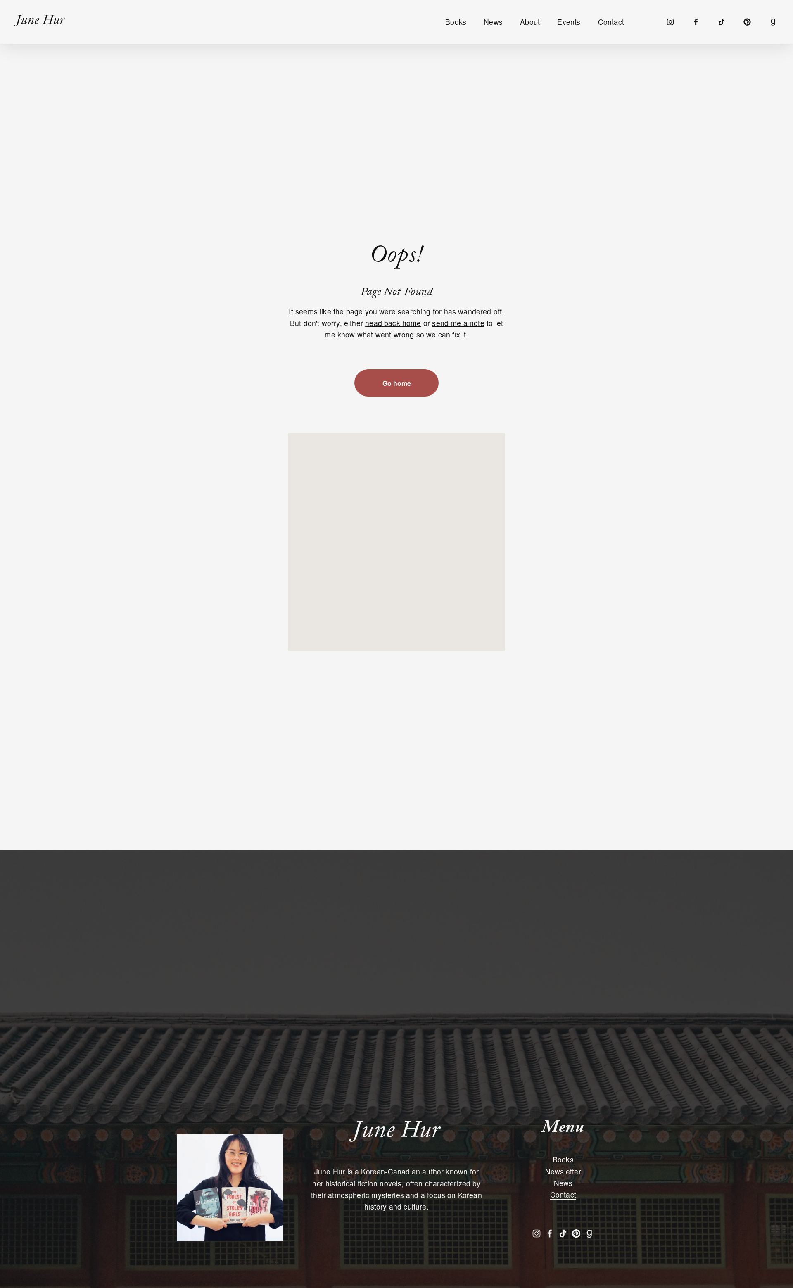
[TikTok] (721, 22)
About (530, 22)
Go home (396, 383)
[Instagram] (670, 22)
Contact (611, 22)
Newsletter (563, 1171)
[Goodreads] (773, 22)
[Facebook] (696, 22)
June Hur (40, 22)
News (493, 22)
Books (563, 1159)
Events (568, 22)
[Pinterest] (747, 22)
